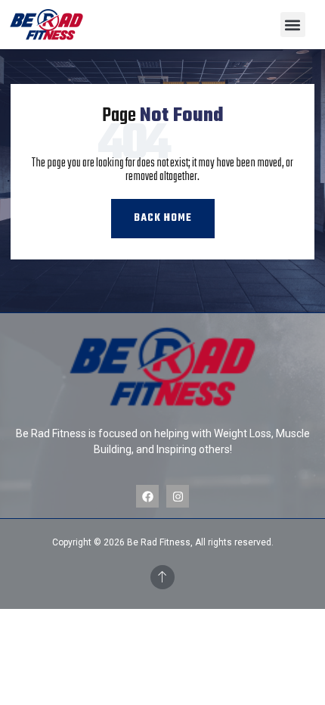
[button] (292, 24)
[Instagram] (177, 496)
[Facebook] (147, 496)
